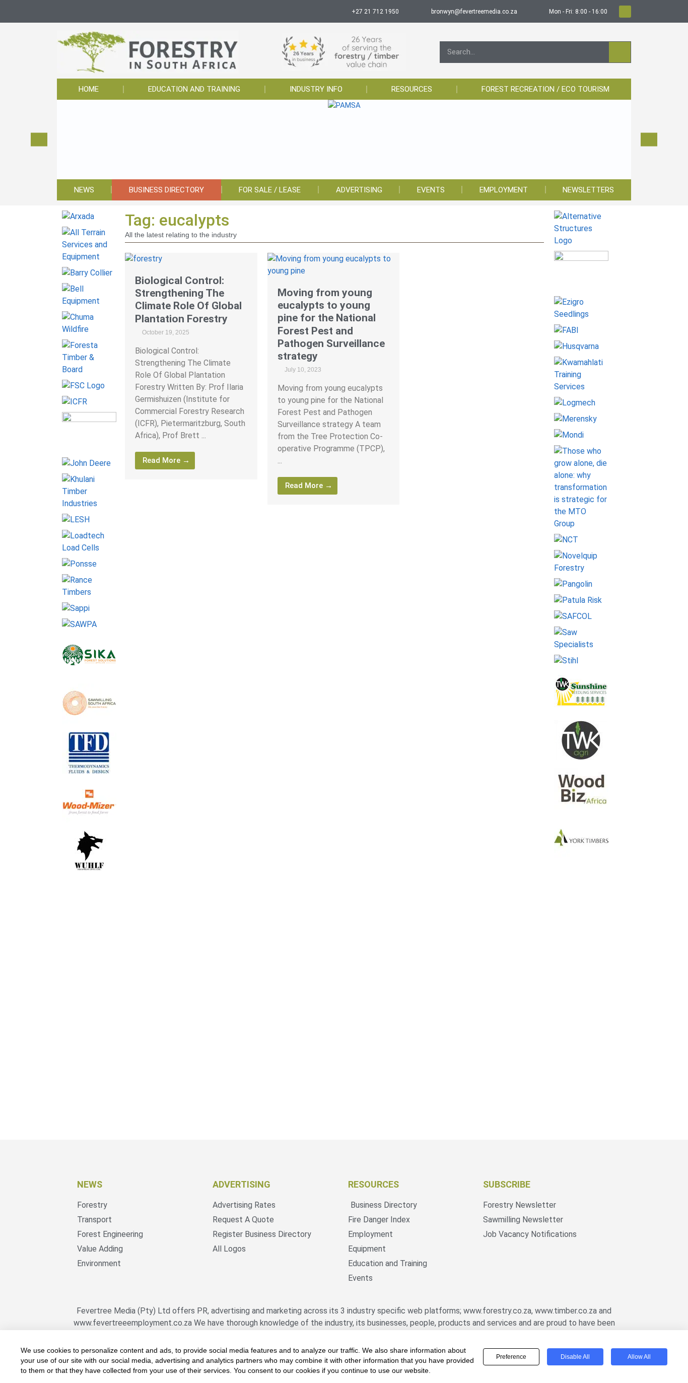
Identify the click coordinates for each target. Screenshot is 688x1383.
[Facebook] (625, 12)
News (84, 189)
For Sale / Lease (270, 189)
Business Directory (166, 189)
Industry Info (316, 89)
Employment (503, 189)
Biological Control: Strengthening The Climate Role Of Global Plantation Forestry (188, 299)
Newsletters (588, 189)
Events (431, 189)
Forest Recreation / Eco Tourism (545, 89)
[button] (39, 140)
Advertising (359, 189)
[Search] (620, 52)
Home (89, 89)
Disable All (575, 1356)
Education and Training (194, 89)
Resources (411, 89)
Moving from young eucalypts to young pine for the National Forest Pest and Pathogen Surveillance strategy (331, 324)
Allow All (639, 1356)
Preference (511, 1356)
